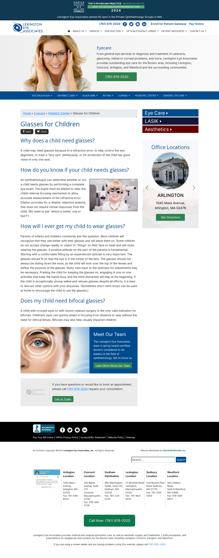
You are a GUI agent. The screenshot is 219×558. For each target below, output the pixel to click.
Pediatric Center (145, 95)
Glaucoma (89, 95)
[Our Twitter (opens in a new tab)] (131, 24)
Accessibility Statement (93, 437)
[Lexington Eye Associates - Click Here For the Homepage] (30, 28)
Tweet (43, 131)
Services (94, 31)
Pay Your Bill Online (43, 437)
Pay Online (196, 23)
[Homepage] (35, 392)
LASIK (151, 121)
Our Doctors (113, 31)
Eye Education (41, 95)
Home (27, 113)
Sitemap (130, 437)
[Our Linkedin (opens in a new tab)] (144, 24)
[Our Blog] (137, 24)
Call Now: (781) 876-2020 (109, 521)
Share (28, 131)
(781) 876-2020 (109, 23)
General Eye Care (173, 95)
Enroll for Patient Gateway (168, 23)
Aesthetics (157, 129)
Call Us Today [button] (62, 399)
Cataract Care (66, 95)
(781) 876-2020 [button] (116, 77)
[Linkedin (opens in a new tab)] (85, 430)
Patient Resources (172, 31)
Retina (107, 95)
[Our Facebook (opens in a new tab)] (124, 24)
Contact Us (197, 31)
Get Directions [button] (170, 217)
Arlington (170, 195)
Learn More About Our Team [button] (113, 365)
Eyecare (39, 113)
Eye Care (155, 113)
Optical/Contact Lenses (141, 31)
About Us (78, 31)
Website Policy (116, 437)
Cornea (122, 95)
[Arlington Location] (170, 171)
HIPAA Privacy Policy (67, 437)
